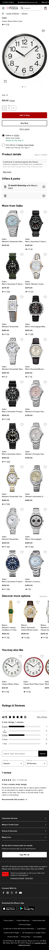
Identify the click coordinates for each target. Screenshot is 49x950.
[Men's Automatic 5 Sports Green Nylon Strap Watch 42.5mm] (13, 266)
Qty (9, 105)
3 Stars (5, 735)
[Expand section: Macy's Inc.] (24, 837)
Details (12, 101)
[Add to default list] (21, 212)
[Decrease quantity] (4, 108)
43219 (16, 135)
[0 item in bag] (45, 8)
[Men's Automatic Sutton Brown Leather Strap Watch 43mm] (30, 611)
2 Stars (5, 739)
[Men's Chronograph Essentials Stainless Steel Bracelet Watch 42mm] (36, 521)
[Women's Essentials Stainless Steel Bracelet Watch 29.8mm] (13, 521)
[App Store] (9, 908)
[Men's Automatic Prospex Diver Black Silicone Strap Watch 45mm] (13, 393)
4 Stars (5, 731)
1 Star (4, 744)
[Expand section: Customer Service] (24, 818)
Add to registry (24, 129)
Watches (24, 13)
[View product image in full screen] (5, 81)
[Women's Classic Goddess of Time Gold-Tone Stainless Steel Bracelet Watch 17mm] (11, 611)
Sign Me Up (24, 855)
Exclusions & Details (17, 878)
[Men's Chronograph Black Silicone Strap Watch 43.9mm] (36, 308)
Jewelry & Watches (12, 13)
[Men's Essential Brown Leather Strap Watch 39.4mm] (36, 351)
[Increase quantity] (13, 108)
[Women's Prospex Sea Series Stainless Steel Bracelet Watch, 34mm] (36, 393)
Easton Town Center (26, 145)
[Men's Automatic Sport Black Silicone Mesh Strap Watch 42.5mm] (13, 436)
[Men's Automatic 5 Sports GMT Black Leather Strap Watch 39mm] (36, 223)
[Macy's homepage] (3, 13)
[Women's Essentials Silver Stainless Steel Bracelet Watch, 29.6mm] (13, 351)
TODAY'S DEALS (8, 2)
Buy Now (24, 123)
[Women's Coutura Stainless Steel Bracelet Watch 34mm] (36, 563)
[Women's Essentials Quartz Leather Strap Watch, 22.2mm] (13, 308)
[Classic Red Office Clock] (33, 667)
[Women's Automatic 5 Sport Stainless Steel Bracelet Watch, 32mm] (36, 478)
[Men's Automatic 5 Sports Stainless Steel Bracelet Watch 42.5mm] (13, 563)
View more (7, 172)
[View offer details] (24, 186)
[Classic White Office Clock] (12, 667)
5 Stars (5, 726)
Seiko (4, 18)
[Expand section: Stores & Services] (24, 831)
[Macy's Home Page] (12, 8)
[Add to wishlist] (43, 31)
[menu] (3, 8)
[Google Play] (27, 908)
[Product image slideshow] (24, 59)
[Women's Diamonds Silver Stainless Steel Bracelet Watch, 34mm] (13, 223)
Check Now (29, 878)
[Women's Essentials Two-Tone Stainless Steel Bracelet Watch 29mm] (13, 478)
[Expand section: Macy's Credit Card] (24, 824)
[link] (13, 242)
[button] (24, 59)
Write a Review (42, 717)
